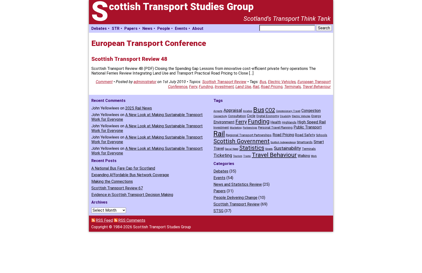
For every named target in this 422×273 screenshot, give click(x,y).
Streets (269, 149)
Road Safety (305, 135)
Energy (316, 116)
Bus (263, 81)
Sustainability (287, 148)
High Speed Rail (311, 122)
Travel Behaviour (317, 86)
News (147, 28)
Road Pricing (272, 86)
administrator (145, 81)
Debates (99, 28)
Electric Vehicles (282, 81)
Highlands (289, 122)
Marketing (236, 127)
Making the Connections (112, 181)
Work (314, 156)
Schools (321, 135)
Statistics (251, 148)
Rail (256, 86)
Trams (247, 156)
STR (115, 28)
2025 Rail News (138, 108)
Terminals (292, 86)
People (163, 28)
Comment (104, 81)
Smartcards (305, 142)
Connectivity (220, 116)
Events (181, 28)
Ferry (193, 86)
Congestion (311, 110)
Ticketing (222, 155)
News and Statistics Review (237, 184)
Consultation (237, 116)
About (197, 28)
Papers (130, 28)
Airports (217, 111)
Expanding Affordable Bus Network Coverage (130, 175)
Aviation (247, 111)
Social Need (231, 149)
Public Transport (308, 127)
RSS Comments (131, 220)
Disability (285, 116)
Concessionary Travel (288, 111)
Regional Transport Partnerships (249, 135)
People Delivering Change (235, 197)
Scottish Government (241, 141)
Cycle (251, 116)
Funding (206, 86)
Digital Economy (267, 116)
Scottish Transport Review (224, 81)
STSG (218, 210)
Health (276, 122)
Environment (223, 122)
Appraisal (232, 110)
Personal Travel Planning (275, 127)
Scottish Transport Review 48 (129, 59)
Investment (224, 86)
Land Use (243, 86)
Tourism (237, 156)
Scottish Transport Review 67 (117, 188)
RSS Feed (104, 220)
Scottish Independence (283, 142)
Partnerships (250, 127)
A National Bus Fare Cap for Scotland (123, 168)
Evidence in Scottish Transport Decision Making (132, 194)
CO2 (270, 110)
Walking (304, 156)
